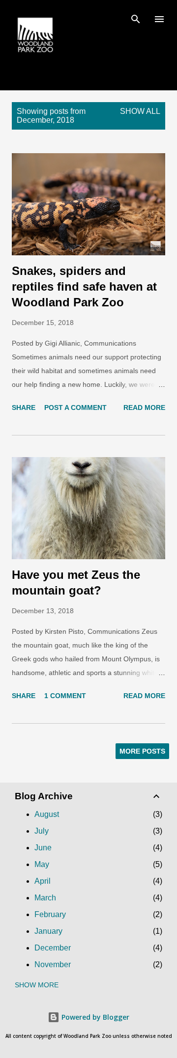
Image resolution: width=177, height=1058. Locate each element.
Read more (144, 407)
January (48, 931)
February (50, 914)
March (45, 898)
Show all (140, 111)
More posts (142, 751)
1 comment (65, 696)
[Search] (136, 18)
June (43, 847)
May (41, 864)
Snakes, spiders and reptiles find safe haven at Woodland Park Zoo (84, 286)
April (42, 881)
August (46, 814)
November (52, 964)
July (41, 831)
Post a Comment (75, 407)
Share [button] (23, 407)
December (52, 948)
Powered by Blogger (94, 1017)
